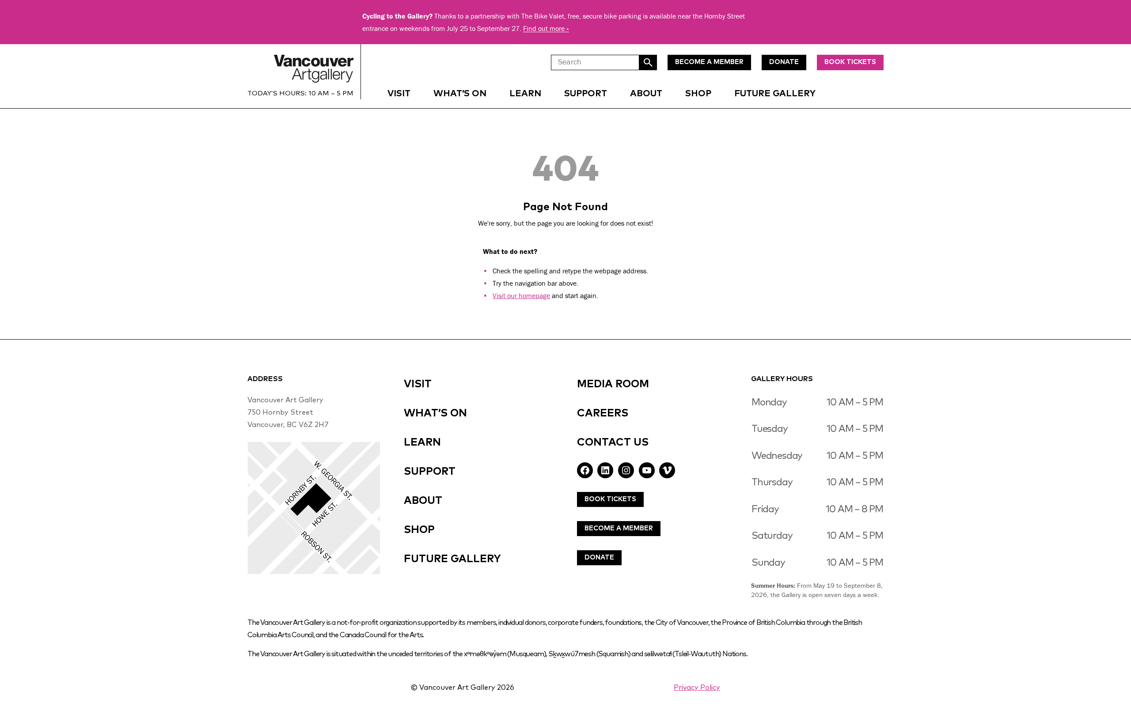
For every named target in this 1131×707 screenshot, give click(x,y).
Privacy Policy (697, 687)
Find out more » (546, 28)
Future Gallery (775, 93)
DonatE (784, 62)
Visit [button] (398, 93)
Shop (698, 93)
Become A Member (618, 528)
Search (648, 62)
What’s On (459, 93)
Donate (599, 557)
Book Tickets (850, 62)
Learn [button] (525, 93)
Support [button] (585, 93)
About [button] (646, 93)
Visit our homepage (521, 295)
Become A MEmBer (709, 62)
